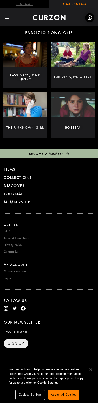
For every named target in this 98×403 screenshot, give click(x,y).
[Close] (91, 370)
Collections (18, 177)
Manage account (15, 271)
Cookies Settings (30, 394)
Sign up (16, 343)
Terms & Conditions (16, 238)
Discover (14, 185)
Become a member (46, 153)
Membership (17, 202)
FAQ (7, 231)
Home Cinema (73, 4)
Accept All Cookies (63, 394)
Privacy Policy (13, 245)
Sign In (89, 17)
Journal (13, 193)
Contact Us (11, 251)
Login (7, 278)
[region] (49, 383)
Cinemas (24, 4)
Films (9, 169)
